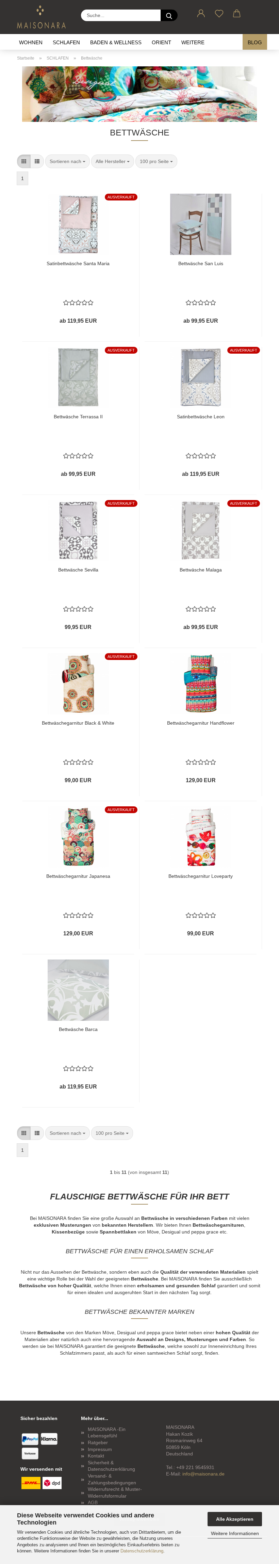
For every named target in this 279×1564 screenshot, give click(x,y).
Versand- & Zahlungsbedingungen (112, 1479)
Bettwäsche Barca (78, 1029)
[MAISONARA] (44, 17)
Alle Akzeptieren (234, 1519)
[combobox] (67, 161)
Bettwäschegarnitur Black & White (78, 723)
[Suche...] (169, 15)
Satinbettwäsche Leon (201, 416)
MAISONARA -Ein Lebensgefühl (107, 1432)
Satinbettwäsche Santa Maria (78, 263)
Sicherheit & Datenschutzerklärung (111, 1466)
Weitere (192, 42)
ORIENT (161, 42)
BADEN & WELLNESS (116, 42)
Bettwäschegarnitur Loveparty (200, 876)
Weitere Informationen (235, 1533)
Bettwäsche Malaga (201, 570)
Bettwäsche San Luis (200, 263)
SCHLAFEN (66, 42)
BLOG (255, 42)
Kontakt (96, 1455)
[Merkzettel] (219, 12)
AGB (93, 1502)
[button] (201, 12)
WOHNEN (31, 42)
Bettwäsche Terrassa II (78, 416)
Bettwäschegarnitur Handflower (200, 723)
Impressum (100, 1449)
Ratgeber (98, 1442)
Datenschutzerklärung (141, 1550)
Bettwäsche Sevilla (78, 570)
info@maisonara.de (203, 1474)
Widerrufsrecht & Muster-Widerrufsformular (115, 1492)
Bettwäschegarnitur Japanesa (78, 876)
